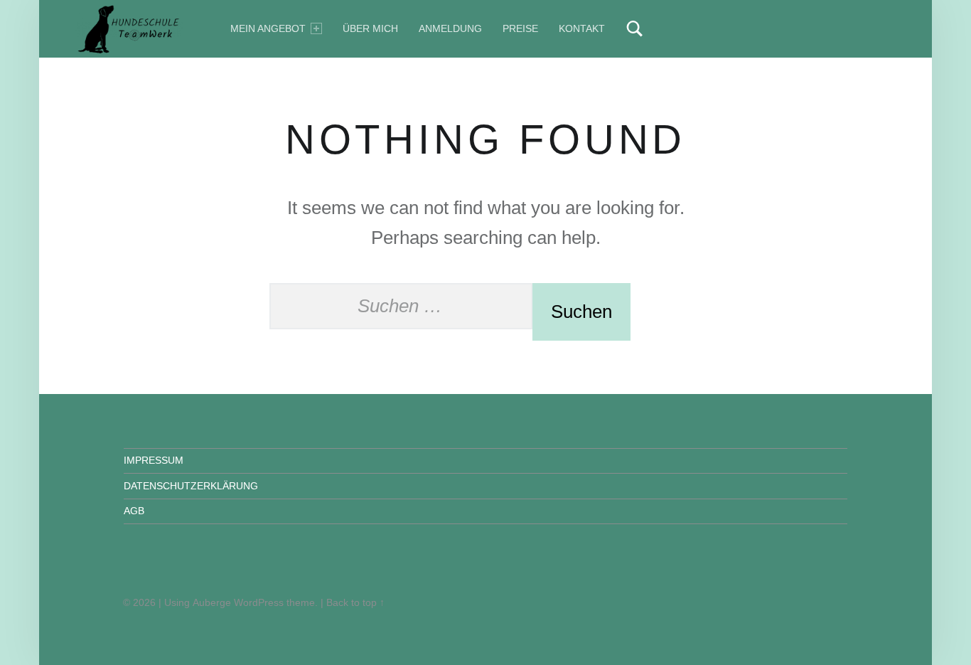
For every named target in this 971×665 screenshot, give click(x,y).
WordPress (259, 602)
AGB (134, 510)
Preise (520, 28)
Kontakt (582, 28)
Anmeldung (450, 28)
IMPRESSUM (153, 460)
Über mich (370, 28)
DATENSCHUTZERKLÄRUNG (191, 485)
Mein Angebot (268, 28)
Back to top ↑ (355, 602)
